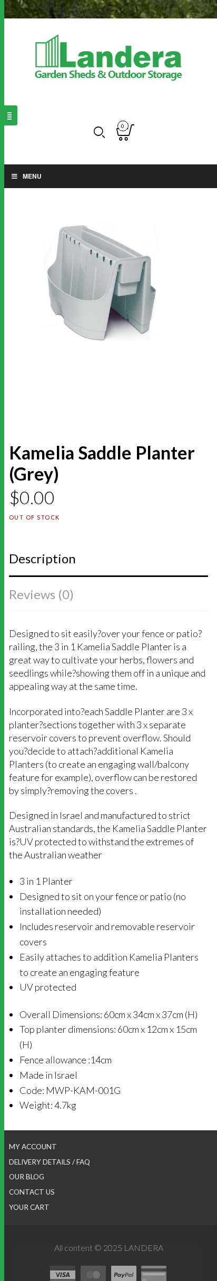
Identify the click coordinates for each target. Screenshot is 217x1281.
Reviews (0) (41, 594)
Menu (32, 176)
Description (42, 558)
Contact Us (32, 1192)
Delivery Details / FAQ (49, 1162)
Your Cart (29, 1207)
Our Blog (26, 1176)
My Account (33, 1146)
